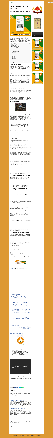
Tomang (23, 309)
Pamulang (23, 317)
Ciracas (14, 304)
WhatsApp (23, 387)
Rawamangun (17, 310)
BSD (12, 268)
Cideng (18, 296)
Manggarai (13, 320)
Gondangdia (15, 296)
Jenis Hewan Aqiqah (13, 45)
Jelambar (26, 309)
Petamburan (15, 297)
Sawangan (28, 327)
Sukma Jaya (24, 328)
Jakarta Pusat (15, 291)
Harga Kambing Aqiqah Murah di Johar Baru (17, 416)
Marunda (22, 296)
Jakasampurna (13, 326)
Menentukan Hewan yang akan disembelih (16, 47)
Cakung (12, 304)
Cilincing (23, 294)
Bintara (18, 325)
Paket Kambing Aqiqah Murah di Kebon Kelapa (17, 400)
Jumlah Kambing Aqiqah (14, 44)
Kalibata (19, 319)
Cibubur (17, 304)
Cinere (26, 326)
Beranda (15, 2)
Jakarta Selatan (13, 57)
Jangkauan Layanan (36, 2)
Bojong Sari (24, 325)
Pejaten (16, 319)
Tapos (28, 328)
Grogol (26, 304)
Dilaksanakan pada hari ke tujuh (15, 46)
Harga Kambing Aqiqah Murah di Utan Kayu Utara (17, 408)
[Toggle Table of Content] (29, 43)
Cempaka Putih (13, 294)
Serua (25, 318)
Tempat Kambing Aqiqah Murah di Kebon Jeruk (17, 392)
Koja (29, 294)
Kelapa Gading (26, 294)
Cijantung (13, 310)
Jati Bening (17, 327)
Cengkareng (23, 304)
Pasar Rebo (13, 309)
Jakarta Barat (13, 56)
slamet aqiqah (24, 163)
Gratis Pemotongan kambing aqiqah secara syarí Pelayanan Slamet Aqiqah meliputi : (21, 62)
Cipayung (28, 326)
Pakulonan (25, 320)
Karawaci (28, 318)
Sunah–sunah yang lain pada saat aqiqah (16, 50)
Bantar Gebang (14, 325)
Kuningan (16, 320)
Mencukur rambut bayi (14, 52)
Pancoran (16, 318)
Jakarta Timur (13, 55)
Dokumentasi (25, 2)
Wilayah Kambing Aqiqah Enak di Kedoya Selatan (17, 333)
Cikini (12, 296)
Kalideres (29, 304)
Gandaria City (13, 318)
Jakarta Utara (26, 291)
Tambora (26, 305)
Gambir (17, 294)
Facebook (16, 387)
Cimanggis (22, 326)
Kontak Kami (30, 2)
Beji (22, 325)
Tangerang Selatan (14, 58)
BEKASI (12, 59)
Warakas (25, 297)
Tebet (14, 319)
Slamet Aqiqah (27, 38)
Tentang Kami (20, 2)
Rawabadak (26, 296)
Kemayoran (16, 295)
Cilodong (28, 325)
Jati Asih (14, 327)
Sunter (29, 296)
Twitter (19, 387)
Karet (18, 320)
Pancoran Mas (25, 327)
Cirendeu (23, 318)
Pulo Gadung (17, 309)
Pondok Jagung (28, 319)
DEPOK (25, 323)
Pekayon (16, 326)
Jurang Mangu (24, 319)
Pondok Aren (27, 317)
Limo (21, 327)
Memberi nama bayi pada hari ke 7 (16, 51)
